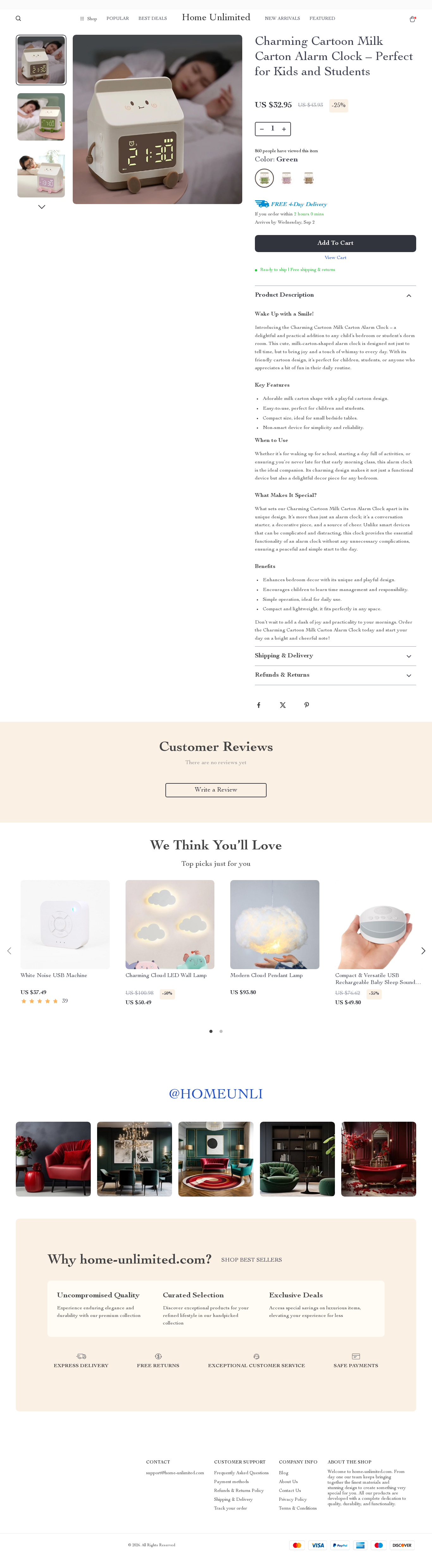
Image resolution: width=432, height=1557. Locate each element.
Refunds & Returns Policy (239, 1491)
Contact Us (290, 1491)
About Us (288, 1482)
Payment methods (231, 1482)
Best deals (153, 19)
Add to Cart (336, 243)
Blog (283, 1473)
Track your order (230, 1508)
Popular (118, 19)
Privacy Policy (293, 1500)
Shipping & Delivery (233, 1500)
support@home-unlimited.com (175, 1473)
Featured (322, 19)
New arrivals (282, 19)
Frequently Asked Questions (241, 1473)
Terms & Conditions (298, 1508)
